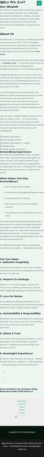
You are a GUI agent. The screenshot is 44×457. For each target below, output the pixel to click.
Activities (22, 404)
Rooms (22, 410)
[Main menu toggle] (39, 3)
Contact (22, 413)
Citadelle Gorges (15, 3)
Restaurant (22, 401)
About (22, 407)
